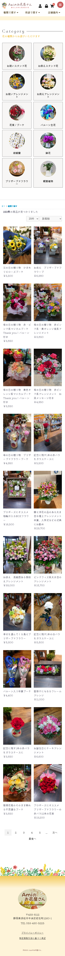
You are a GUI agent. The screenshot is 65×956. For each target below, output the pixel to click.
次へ (54, 832)
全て (3, 206)
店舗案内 (53, 12)
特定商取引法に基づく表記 (32, 938)
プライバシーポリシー (32, 932)
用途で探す (31, 12)
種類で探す (10, 12)
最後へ (32, 839)
